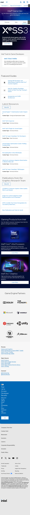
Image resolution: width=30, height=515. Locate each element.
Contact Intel (4, 431)
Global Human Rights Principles (14, 485)
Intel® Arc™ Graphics (9, 273)
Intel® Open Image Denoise (8, 362)
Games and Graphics (6, 349)
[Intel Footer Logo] (4, 500)
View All (6, 107)
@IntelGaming (5, 373)
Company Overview (6, 427)
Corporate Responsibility (8, 445)
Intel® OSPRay (5, 366)
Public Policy (4, 452)
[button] (15, 251)
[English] (24, 2)
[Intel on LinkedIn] (9, 458)
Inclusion (3, 449)
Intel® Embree (5, 360)
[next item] (29, 5)
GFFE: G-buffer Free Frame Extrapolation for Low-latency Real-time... (14, 203)
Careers (3, 441)
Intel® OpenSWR (5, 363)
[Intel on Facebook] (2, 458)
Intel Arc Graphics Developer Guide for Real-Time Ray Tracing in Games (17, 90)
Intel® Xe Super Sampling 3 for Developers (14, 136)
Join (5, 418)
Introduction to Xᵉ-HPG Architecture (14, 97)
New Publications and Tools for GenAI (12, 210)
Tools (16, 22)
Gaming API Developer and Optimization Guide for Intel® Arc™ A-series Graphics (17, 82)
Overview (7, 22)
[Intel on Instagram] (17, 458)
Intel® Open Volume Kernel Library (10, 365)
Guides (24, 22)
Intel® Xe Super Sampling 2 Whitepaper (13, 169)
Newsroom (4, 434)
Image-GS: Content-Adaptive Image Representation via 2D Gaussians (12, 196)
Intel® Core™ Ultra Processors (12, 244)
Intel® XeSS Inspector (8, 121)
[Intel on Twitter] (5, 458)
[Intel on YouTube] (13, 458)
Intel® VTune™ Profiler (10, 58)
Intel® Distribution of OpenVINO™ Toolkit (12, 350)
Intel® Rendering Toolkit (7, 353)
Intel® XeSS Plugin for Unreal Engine (12, 128)
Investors (3, 438)
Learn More (7, 43)
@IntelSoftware (5, 374)
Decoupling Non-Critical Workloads (12, 152)
